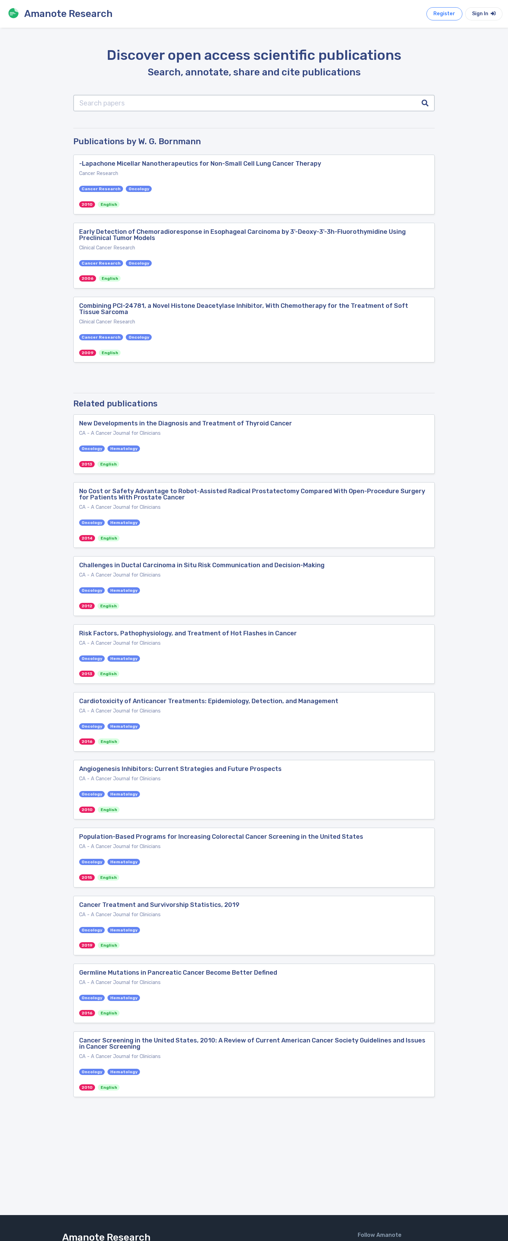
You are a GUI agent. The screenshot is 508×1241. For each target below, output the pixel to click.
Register (444, 14)
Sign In (480, 14)
